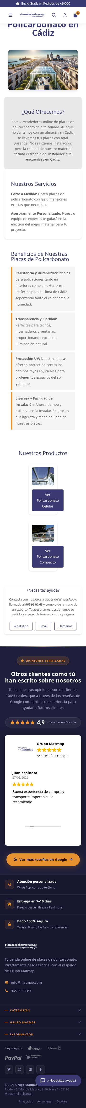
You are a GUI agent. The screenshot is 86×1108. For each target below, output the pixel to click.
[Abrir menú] (10, 15)
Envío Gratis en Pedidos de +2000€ (45, 3)
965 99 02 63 (21, 991)
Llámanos (65, 626)
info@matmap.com (26, 982)
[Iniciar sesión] (65, 15)
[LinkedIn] (30, 1069)
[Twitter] (9, 1069)
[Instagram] (19, 1069)
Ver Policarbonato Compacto (48, 557)
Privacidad (26, 1101)
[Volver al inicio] (32, 15)
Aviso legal (45, 1101)
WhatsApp (21, 626)
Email (43, 626)
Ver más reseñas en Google (43, 859)
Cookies (62, 1101)
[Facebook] (40, 1069)
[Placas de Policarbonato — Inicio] (21, 949)
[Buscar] (54, 15)
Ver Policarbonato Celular (48, 500)
